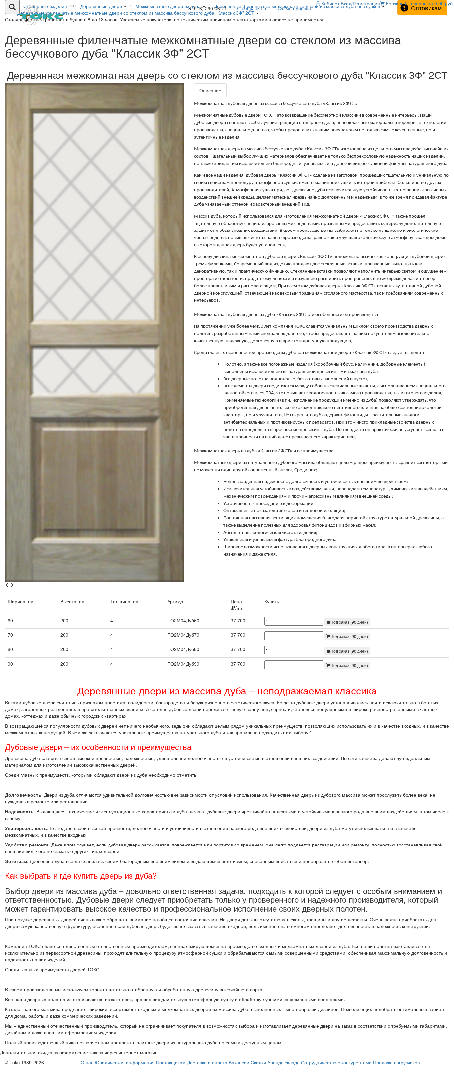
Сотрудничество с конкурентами (336, 1062)
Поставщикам (171, 1062)
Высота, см (72, 601)
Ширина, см (21, 601)
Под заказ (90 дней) (349, 622)
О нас (87, 1062)
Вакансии (239, 1062)
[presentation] (7, 585)
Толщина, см (124, 601)
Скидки (258, 1062)
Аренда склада (283, 1062)
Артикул (175, 601)
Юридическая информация (125, 1062)
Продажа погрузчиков (396, 1062)
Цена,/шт (237, 604)
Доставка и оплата (207, 1062)
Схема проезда (294, 8)
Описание (210, 90)
